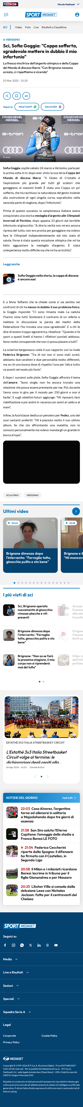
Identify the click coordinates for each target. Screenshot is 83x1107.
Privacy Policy (11, 1042)
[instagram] (13, 945)
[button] (41, 15)
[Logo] (41, 15)
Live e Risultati (13, 972)
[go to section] (76, 511)
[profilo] (77, 14)
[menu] (5, 14)
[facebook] (5, 945)
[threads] (47, 945)
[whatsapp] (22, 945)
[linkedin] (39, 945)
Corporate (9, 1035)
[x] (30, 945)
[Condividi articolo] (7, 96)
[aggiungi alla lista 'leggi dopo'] (16, 96)
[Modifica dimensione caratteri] (26, 96)
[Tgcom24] (10, 4)
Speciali (8, 999)
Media (7, 959)
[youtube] (56, 945)
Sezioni (8, 986)
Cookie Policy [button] (49, 1035)
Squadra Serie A (14, 1012)
